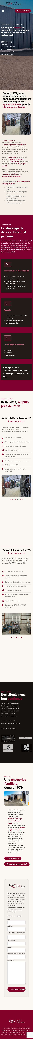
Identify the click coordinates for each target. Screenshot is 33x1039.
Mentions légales (24, 1030)
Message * (11, 960)
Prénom (10, 926)
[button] (3, 11)
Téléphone (11, 940)
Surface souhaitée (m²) (16, 953)
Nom (8, 919)
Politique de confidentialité (10, 1032)
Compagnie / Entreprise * (16, 933)
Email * (10, 947)
